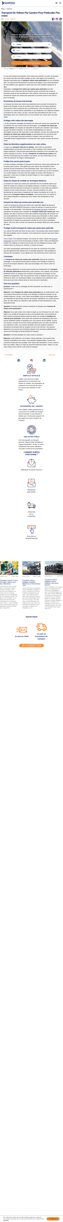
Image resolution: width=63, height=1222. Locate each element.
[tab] (41, 631)
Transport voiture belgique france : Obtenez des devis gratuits (51, 582)
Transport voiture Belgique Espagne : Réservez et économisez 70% (31, 582)
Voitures (16, 68)
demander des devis (40, 209)
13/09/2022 (6, 68)
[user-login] (60, 3)
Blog (2, 9)
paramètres (6, 1220)
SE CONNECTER (31, 645)
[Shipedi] (8, 3)
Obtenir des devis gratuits (31, 63)
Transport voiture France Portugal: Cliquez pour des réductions (9, 582)
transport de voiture (17, 205)
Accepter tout (53, 1219)
